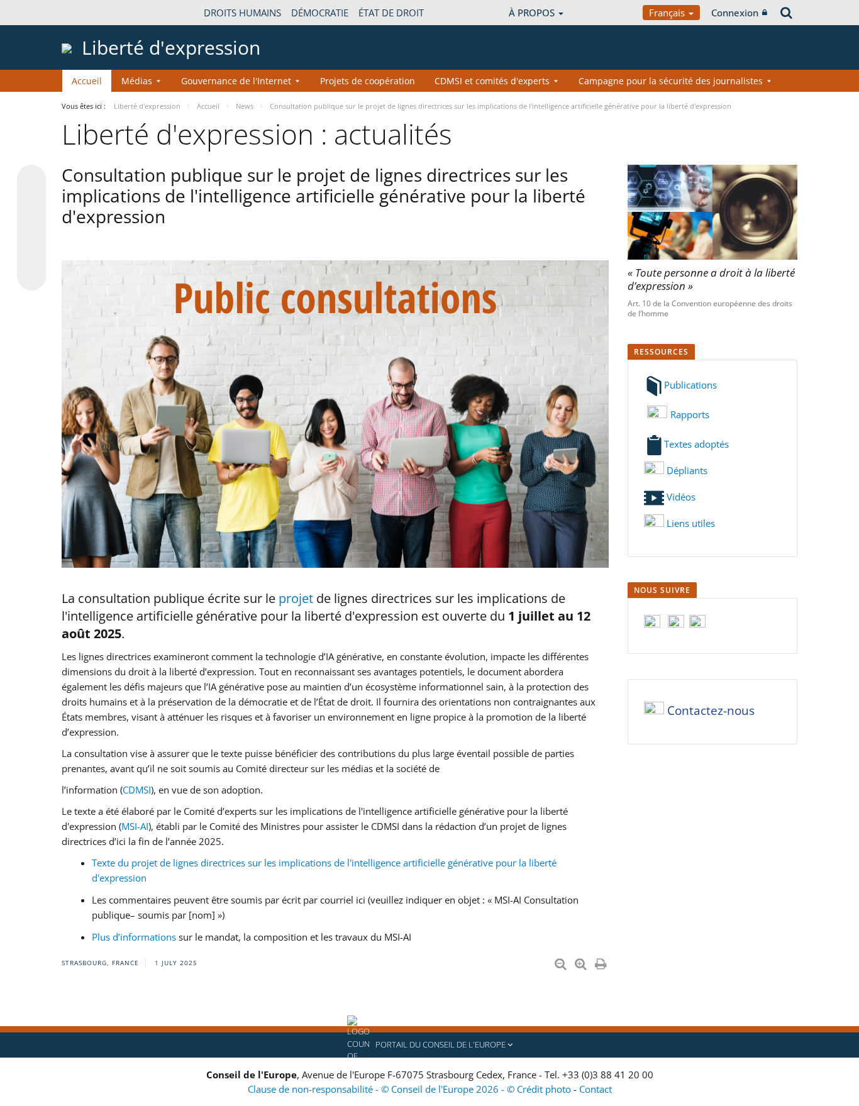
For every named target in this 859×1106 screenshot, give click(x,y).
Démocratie (319, 12)
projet (297, 598)
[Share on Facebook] (31, 228)
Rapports (689, 414)
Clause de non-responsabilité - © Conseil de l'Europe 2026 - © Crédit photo (411, 1089)
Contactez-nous (711, 711)
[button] (429, 1045)
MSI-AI (134, 826)
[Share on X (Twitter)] (31, 204)
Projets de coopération (367, 81)
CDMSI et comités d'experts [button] (492, 81)
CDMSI (137, 789)
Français (668, 12)
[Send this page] (31, 276)
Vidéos (680, 496)
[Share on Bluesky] (31, 180)
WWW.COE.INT (93, 12)
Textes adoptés (696, 444)
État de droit (391, 12)
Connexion (734, 12)
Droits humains (242, 12)
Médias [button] (136, 81)
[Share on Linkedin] (31, 252)
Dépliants (685, 470)
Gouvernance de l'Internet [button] (236, 81)
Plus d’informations (134, 937)
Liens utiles (691, 523)
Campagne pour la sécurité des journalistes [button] (671, 81)
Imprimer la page (602, 961)
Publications (690, 385)
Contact (595, 1089)
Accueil (87, 81)
